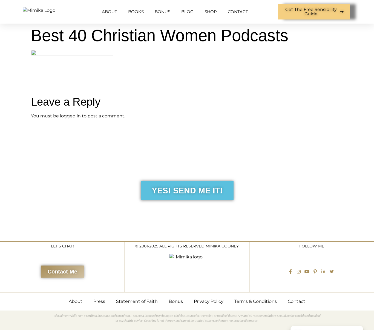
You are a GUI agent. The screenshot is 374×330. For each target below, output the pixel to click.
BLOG (187, 11)
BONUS (162, 11)
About (75, 301)
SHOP (211, 11)
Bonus (176, 301)
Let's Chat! (62, 246)
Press (99, 301)
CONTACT (238, 11)
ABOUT (109, 11)
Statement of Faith (137, 301)
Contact (296, 301)
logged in (70, 116)
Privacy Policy (208, 301)
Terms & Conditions (255, 301)
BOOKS (136, 11)
